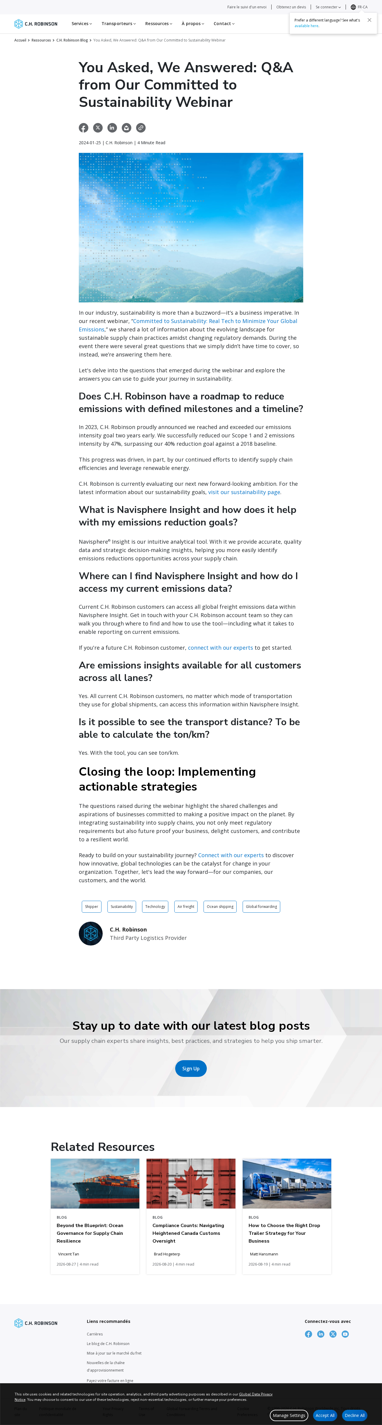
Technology (155, 906)
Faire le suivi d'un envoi (247, 7)
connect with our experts (220, 647)
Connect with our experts (231, 855)
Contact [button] (223, 23)
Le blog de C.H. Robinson (108, 1343)
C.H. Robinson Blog (72, 40)
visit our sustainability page (244, 492)
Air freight (186, 906)
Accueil (20, 40)
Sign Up (191, 1068)
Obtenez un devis (291, 7)
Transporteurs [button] (117, 23)
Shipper (91, 906)
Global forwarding (261, 906)
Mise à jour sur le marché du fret (114, 1353)
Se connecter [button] (327, 7)
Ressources (41, 40)
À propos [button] (192, 23)
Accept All (325, 1415)
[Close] (369, 20)
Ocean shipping (220, 906)
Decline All (355, 1415)
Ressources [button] (157, 23)
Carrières (95, 1334)
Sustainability (122, 906)
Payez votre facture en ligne (110, 1380)
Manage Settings (289, 1415)
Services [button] (81, 23)
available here (306, 25)
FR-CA (363, 7)
